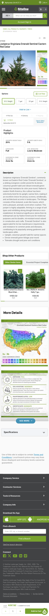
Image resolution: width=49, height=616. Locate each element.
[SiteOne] (21, 10)
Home (5, 29)
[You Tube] (16, 557)
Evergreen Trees (10, 31)
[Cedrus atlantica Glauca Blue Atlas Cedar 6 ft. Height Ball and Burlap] (13, 279)
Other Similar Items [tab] (13, 262)
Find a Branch (9, 526)
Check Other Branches (40, 121)
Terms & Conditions (10, 594)
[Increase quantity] (20, 611)
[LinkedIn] (21, 557)
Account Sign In (24, 22)
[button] (12, 3)
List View (41, 94)
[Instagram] (26, 557)
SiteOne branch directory (12, 545)
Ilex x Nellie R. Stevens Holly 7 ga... (35, 291)
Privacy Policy (25, 594)
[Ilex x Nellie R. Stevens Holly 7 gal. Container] (35, 279)
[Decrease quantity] (5, 611)
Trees (30, 29)
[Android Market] (36, 517)
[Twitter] (10, 557)
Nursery (23, 29)
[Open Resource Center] (44, 611)
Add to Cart (36, 611)
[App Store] (13, 517)
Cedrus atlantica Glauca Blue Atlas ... (13, 291)
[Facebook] (5, 557)
